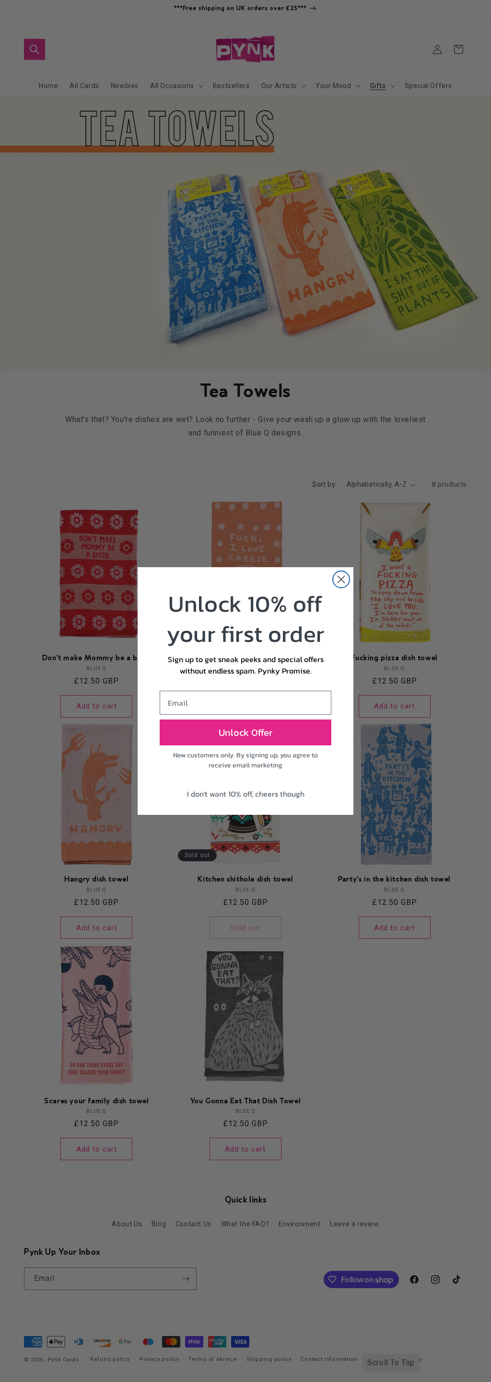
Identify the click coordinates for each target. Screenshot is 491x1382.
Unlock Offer (245, 732)
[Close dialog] (341, 579)
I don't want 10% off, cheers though (245, 794)
